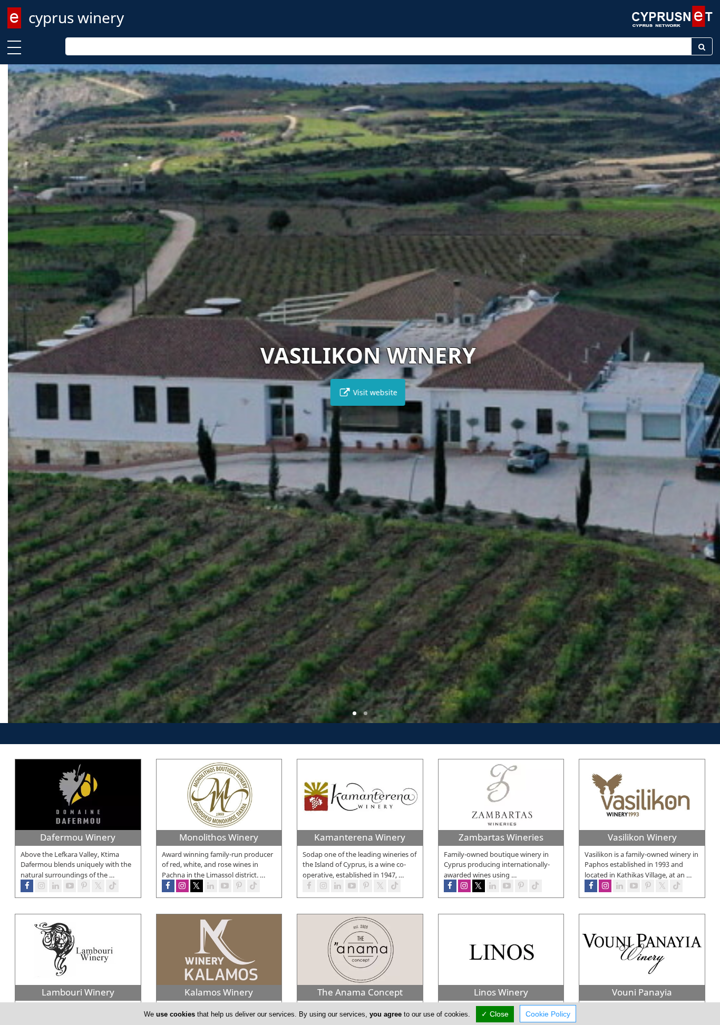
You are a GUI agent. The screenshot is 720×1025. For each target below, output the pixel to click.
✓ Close (495, 1014)
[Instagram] (41, 886)
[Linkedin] (55, 886)
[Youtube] (69, 886)
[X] (98, 886)
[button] (354, 713)
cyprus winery (76, 17)
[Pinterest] (83, 886)
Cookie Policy (548, 1014)
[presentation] (18, 401)
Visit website (366, 392)
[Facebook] (27, 886)
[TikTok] (112, 886)
